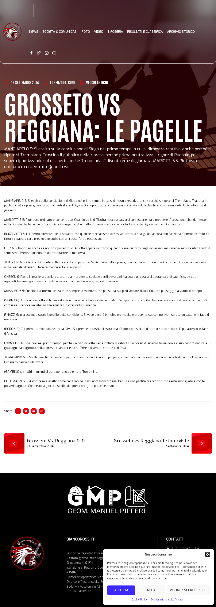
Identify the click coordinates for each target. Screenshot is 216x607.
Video (98, 32)
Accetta (121, 590)
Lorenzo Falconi (62, 82)
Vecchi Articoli (97, 82)
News (33, 32)
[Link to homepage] (12, 31)
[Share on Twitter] (26, 411)
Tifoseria (115, 32)
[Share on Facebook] (18, 411)
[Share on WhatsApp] (42, 411)
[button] (207, 554)
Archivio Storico (181, 32)
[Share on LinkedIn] (34, 411)
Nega (151, 590)
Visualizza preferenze (188, 590)
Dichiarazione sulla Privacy (167, 599)
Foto (86, 32)
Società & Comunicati (59, 32)
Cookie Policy (139, 599)
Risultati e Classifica (145, 32)
